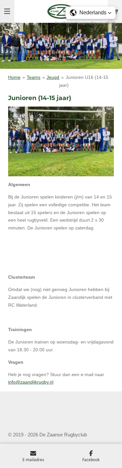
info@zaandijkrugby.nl (30, 382)
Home (14, 77)
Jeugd (53, 77)
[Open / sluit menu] (7, 11)
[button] (91, 12)
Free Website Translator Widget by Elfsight (85, 23)
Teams (33, 77)
